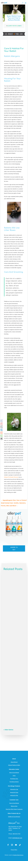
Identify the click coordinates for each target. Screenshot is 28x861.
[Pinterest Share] (1, 423)
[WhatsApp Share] (1, 435)
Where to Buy (14, 806)
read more (7, 616)
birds (10, 646)
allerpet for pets (12, 25)
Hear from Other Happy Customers (14, 809)
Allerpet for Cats (14, 789)
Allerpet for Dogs (14, 792)
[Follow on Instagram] (12, 845)
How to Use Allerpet (14, 772)
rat (12, 602)
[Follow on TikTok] (20, 845)
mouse (10, 602)
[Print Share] (1, 438)
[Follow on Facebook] (8, 845)
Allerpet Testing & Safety (14, 765)
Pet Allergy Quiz (14, 778)
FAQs (14, 775)
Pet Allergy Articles (14, 781)
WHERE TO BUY (14, 548)
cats (12, 646)
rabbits (20, 25)
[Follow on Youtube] (16, 845)
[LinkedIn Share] (1, 429)
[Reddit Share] (1, 432)
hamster (6, 602)
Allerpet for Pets (14, 795)
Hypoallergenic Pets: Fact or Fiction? (12, 639)
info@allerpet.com (17, 838)
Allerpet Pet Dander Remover (11, 477)
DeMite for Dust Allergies (14, 816)
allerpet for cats (8, 644)
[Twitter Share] (1, 426)
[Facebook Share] (1, 420)
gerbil (13, 600)
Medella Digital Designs (18, 855)
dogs (15, 646)
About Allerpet (14, 762)
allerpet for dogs (15, 644)
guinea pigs (17, 600)
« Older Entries (8, 729)
